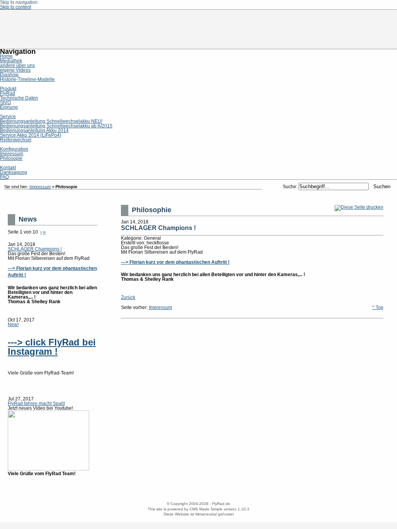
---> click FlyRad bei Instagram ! (52, 347)
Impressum (40, 186)
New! (13, 324)
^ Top (377, 307)
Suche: (291, 186)
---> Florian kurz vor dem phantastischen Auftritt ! (175, 262)
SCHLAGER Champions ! (35, 249)
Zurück (128, 297)
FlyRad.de (198, 29)
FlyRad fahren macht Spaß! (36, 403)
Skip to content (15, 7)
